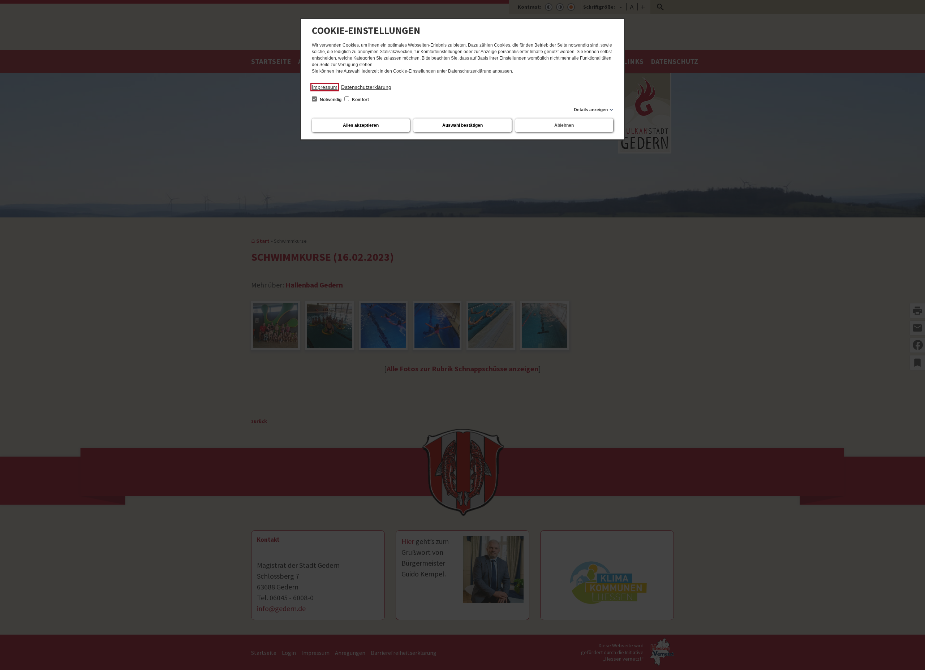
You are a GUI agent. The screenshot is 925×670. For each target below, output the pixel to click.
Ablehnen (564, 125)
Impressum (324, 87)
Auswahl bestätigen (462, 125)
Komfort (360, 99)
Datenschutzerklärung (366, 87)
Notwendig (331, 99)
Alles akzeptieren (361, 125)
